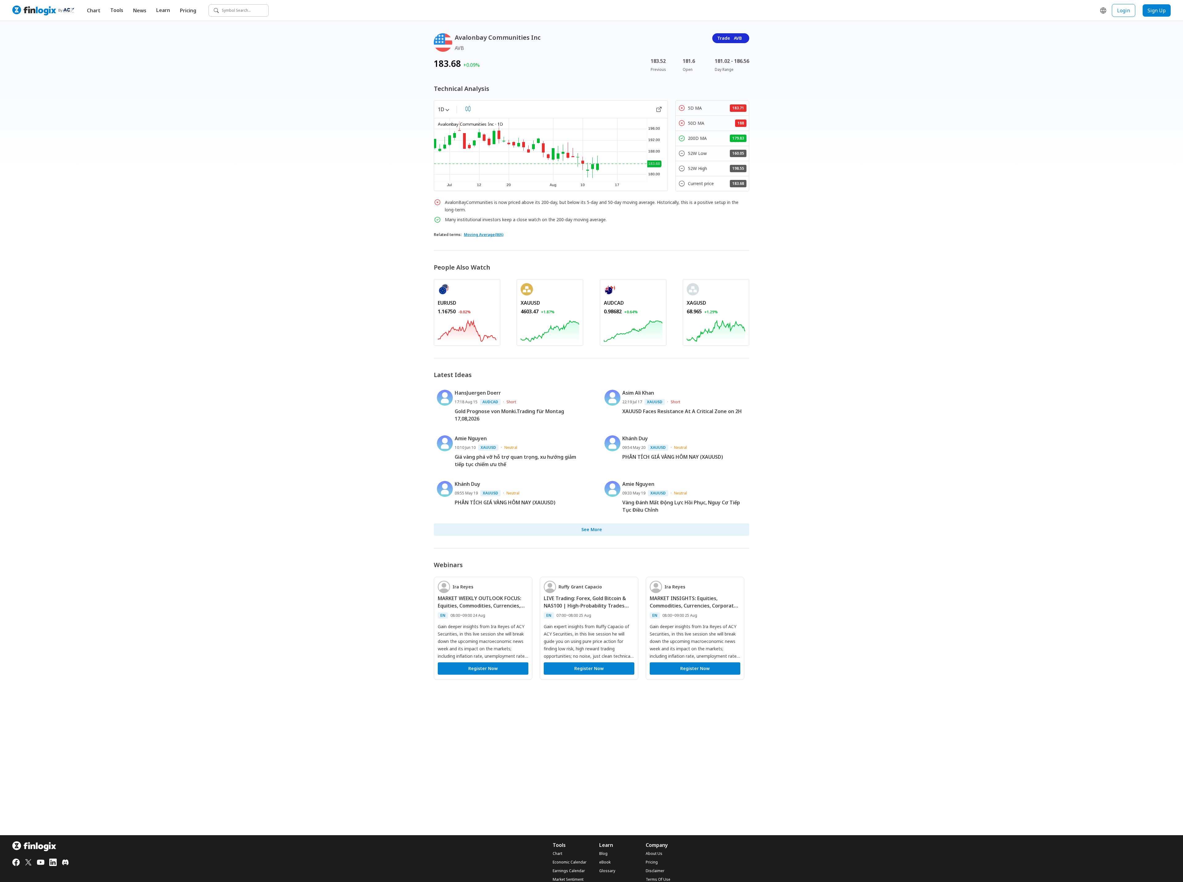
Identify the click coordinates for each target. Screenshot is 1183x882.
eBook (605, 862)
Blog (603, 853)
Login (1123, 10)
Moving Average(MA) (483, 234)
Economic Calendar (570, 862)
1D (441, 109)
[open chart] (659, 109)
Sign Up (1157, 10)
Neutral (510, 447)
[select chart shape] (468, 108)
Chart (93, 10)
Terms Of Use (658, 879)
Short (511, 401)
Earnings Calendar (569, 870)
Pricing (188, 10)
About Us (654, 853)
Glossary (607, 870)
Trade (729, 38)
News (139, 10)
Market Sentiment (568, 879)
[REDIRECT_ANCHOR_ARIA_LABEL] (467, 330)
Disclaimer (655, 870)
